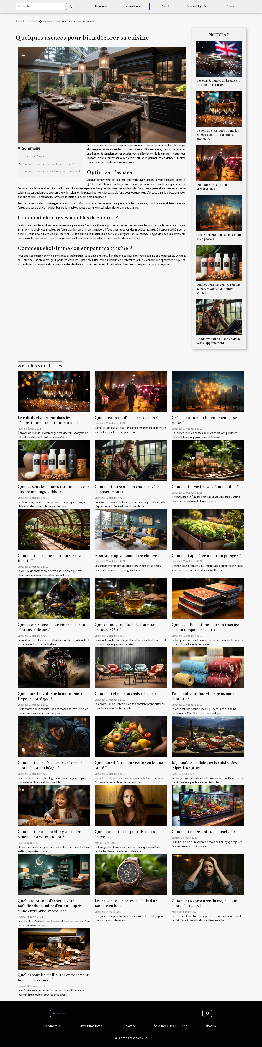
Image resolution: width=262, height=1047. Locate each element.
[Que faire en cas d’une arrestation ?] (219, 163)
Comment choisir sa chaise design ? (126, 693)
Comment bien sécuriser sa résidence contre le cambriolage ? (50, 765)
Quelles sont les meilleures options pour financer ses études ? (53, 977)
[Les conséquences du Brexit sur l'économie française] (219, 58)
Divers (230, 6)
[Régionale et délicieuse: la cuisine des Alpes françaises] (208, 736)
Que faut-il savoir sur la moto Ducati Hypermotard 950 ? (51, 696)
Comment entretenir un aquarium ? (204, 831)
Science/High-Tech (198, 6)
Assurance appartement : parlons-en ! (128, 555)
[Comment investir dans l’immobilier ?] (208, 460)
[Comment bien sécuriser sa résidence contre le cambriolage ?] (54, 736)
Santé (165, 6)
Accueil (20, 21)
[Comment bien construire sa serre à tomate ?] (54, 529)
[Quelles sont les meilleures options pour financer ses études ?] (54, 948)
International (133, 6)
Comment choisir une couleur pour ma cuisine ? (52, 171)
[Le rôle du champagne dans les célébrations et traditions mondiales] (219, 108)
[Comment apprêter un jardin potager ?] (208, 529)
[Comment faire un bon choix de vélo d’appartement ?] (219, 317)
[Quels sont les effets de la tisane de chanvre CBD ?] (131, 598)
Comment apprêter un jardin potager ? (206, 555)
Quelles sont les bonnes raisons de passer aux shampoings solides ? (218, 289)
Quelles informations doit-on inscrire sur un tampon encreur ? (205, 627)
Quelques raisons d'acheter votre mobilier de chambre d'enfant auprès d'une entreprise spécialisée (50, 905)
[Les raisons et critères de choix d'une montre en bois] (131, 874)
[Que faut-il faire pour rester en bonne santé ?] (131, 736)
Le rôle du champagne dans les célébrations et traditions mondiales (217, 135)
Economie (101, 6)
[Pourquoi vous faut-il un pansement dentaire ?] (208, 667)
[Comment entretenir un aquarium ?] (208, 805)
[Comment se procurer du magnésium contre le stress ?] (208, 874)
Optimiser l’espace (35, 156)
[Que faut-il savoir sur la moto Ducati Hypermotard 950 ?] (54, 667)
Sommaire (31, 148)
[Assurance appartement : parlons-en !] (131, 529)
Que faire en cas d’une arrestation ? (126, 417)
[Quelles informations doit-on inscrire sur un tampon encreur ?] (208, 598)
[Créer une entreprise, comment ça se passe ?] (219, 213)
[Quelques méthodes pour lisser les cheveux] (131, 805)
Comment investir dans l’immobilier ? (205, 486)
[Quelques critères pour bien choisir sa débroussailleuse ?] (54, 598)
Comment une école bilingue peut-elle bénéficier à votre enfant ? (52, 834)
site (33, 197)
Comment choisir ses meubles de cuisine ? (49, 164)
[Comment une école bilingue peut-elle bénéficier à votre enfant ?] (54, 805)
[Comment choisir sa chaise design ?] (131, 667)
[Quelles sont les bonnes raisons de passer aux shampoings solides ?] (219, 263)
